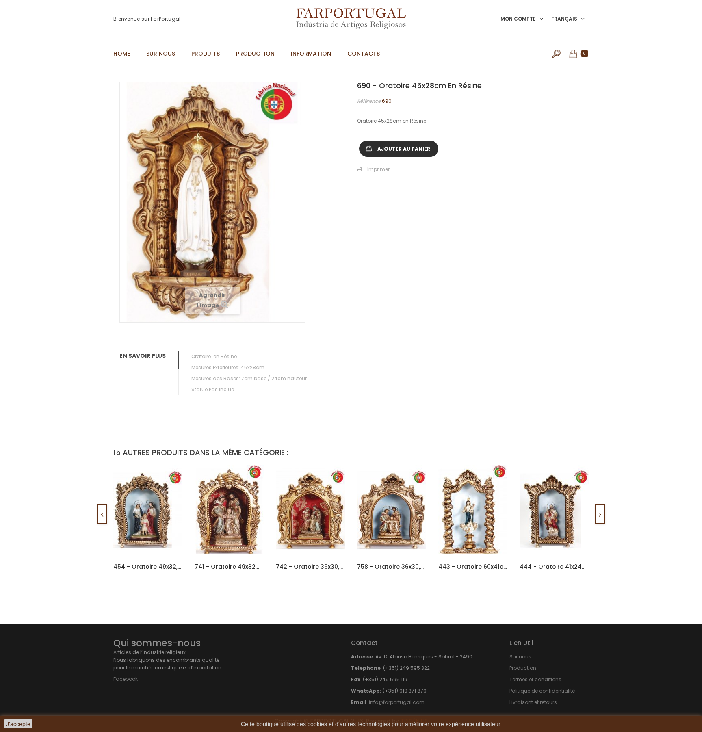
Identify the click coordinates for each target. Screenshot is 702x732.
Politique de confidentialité (542, 690)
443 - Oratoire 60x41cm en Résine (472, 567)
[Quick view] (169, 486)
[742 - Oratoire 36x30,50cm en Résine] (310, 509)
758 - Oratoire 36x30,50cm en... (391, 567)
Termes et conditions (535, 679)
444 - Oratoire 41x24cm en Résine (554, 567)
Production (522, 668)
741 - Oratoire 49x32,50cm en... (229, 567)
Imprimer (378, 169)
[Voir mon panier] (573, 53)
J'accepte (18, 724)
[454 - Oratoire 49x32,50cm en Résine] (147, 509)
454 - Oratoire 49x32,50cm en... (147, 567)
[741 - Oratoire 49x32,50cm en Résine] (229, 509)
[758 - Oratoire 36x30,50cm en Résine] (391, 509)
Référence (369, 100)
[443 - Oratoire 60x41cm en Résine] (472, 509)
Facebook (125, 679)
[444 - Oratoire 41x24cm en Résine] (554, 509)
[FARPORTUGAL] (351, 18)
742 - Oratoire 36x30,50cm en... (310, 567)
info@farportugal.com (397, 702)
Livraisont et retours (533, 702)
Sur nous (520, 656)
